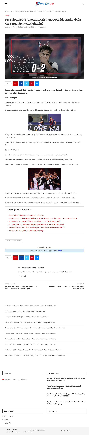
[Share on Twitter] (26, 83)
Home (7, 11)
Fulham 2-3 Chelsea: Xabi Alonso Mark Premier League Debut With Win (30, 306)
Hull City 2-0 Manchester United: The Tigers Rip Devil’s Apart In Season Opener (33, 350)
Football (15, 429)
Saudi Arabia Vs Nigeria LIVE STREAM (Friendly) (26, 231)
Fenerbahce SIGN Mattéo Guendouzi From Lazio (26, 215)
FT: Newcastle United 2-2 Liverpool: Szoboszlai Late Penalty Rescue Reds (30, 322)
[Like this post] (16, 83)
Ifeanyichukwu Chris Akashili (31, 268)
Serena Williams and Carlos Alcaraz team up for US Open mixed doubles (30, 333)
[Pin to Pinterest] (31, 83)
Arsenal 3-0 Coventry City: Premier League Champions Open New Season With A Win (35, 355)
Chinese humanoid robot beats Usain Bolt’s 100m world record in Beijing (30, 339)
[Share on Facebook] (21, 83)
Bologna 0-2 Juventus (14, 241)
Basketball (10, 432)
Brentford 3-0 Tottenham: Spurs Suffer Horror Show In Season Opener (30, 344)
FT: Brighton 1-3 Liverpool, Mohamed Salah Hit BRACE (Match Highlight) (34, 221)
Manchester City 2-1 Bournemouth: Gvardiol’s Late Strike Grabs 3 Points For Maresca (35, 328)
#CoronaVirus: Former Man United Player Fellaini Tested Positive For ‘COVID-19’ (37, 228)
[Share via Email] (37, 83)
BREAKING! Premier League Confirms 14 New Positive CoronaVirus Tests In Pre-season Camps (43, 218)
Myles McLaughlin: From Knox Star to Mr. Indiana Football (25, 311)
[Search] (83, 4)
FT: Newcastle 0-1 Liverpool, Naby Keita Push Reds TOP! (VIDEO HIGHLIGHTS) (36, 224)
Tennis (18, 432)
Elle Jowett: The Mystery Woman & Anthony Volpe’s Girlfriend (26, 317)
